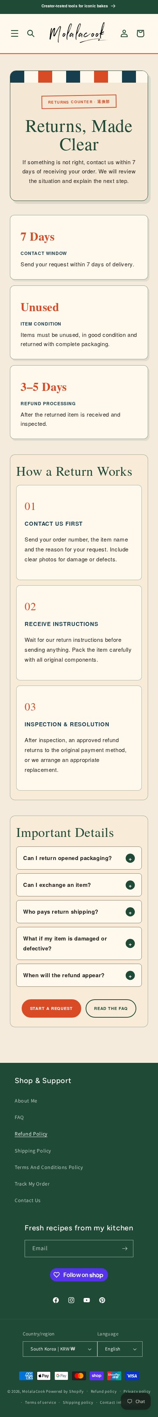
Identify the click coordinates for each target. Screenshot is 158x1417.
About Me (26, 1100)
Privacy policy (137, 1391)
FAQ (19, 1117)
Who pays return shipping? (60, 911)
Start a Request (51, 1008)
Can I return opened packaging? (67, 858)
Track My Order (32, 1183)
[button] (15, 33)
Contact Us (28, 1200)
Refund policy (104, 1391)
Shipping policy (78, 1402)
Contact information (120, 1402)
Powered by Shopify (65, 1390)
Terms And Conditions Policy (49, 1167)
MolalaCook (33, 1390)
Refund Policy (31, 1133)
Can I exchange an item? (57, 885)
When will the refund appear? (64, 975)
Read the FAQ (111, 1008)
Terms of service (40, 1402)
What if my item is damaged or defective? (65, 943)
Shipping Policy (33, 1150)
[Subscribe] (125, 1248)
